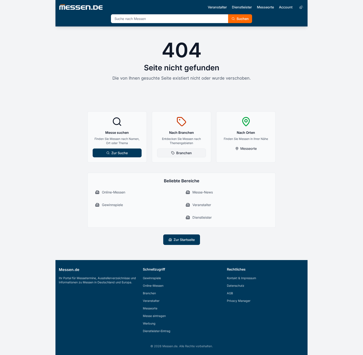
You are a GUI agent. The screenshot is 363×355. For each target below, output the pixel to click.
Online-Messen (153, 285)
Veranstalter (217, 7)
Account (285, 7)
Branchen (184, 153)
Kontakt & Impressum (241, 278)
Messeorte (265, 7)
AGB (230, 293)
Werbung (149, 323)
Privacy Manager (238, 300)
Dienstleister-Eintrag (156, 331)
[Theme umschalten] (300, 7)
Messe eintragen (154, 316)
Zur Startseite (184, 240)
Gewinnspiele (152, 278)
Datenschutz (235, 285)
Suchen (243, 19)
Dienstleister (242, 7)
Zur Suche (119, 153)
